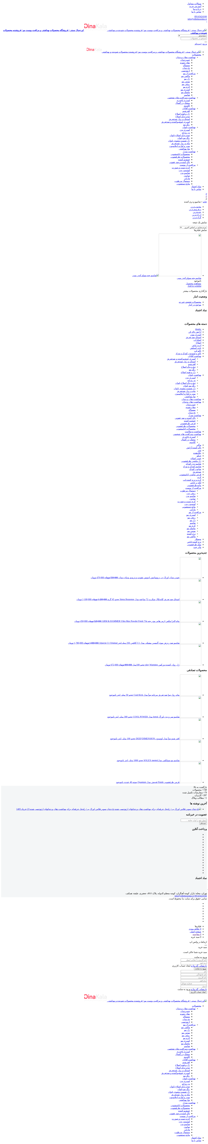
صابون (187, 175)
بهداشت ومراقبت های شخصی (181, 97)
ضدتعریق (197, 472)
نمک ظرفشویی (194, 544)
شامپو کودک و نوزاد (192, 466)
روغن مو (186, 84)
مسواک (186, 65)
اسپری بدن (185, 130)
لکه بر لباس (195, 482)
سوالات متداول (194, 3)
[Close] (206, 945)
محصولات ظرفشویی (180, 157)
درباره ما (197, 9)
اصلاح (198, 342)
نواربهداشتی (184, 149)
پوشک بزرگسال (182, 103)
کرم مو (186, 87)
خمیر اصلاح (196, 458)
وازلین (187, 178)
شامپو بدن (185, 173)
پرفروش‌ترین (195, 209)
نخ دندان (186, 68)
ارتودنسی (185, 71)
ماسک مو (185, 92)
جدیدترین (197, 212)
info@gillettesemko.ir (197, 19)
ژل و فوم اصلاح (182, 114)
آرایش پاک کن (194, 332)
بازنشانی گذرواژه (199, 966)
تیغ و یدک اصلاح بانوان (180, 135)
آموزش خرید (195, 6)
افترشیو (186, 111)
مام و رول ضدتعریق (180, 143)
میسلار (198, 539)
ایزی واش (196, 345)
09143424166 (200, 16)
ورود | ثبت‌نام (201, 44)
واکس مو (185, 76)
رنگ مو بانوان (183, 138)
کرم (199, 477)
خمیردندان (185, 60)
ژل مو (187, 79)
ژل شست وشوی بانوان (179, 141)
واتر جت (197, 547)
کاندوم (187, 106)
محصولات (196, 54)
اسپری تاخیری (183, 100)
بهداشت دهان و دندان (186, 57)
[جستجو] (206, 41)
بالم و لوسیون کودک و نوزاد (188, 353)
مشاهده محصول (193, 283)
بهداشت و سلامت (193, 431)
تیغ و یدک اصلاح (182, 116)
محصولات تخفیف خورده (190, 302)
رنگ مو (186, 124)
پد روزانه (186, 132)
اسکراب (197, 340)
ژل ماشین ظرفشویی (191, 461)
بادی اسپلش (195, 348)
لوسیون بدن (184, 170)
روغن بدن (191, 493)
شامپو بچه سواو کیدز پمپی (189, 278)
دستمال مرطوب (182, 181)
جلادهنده (197, 453)
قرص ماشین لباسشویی (190, 474)
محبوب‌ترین (195, 207)
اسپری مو (185, 89)
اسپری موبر (195, 334)
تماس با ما (196, 11)
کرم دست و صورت (181, 167)
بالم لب (197, 351)
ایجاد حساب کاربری (198, 992)
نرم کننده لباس (194, 542)
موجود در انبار (194, 305)
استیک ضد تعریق (193, 337)
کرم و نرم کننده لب (192, 480)
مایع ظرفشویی (194, 485)
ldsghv (198, 329)
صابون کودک (195, 469)
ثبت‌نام (203, 823)
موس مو (186, 81)
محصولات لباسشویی (180, 154)
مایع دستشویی (183, 184)
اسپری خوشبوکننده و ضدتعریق (175, 122)
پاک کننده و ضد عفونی (179, 162)
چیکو (199, 456)
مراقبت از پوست (188, 165)
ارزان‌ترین (196, 215)
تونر (199, 450)
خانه (205, 202)
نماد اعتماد (196, 186)
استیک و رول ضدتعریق (179, 119)
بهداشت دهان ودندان (191, 402)
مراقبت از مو (189, 73)
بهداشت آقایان (189, 108)
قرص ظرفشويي (188, 423)
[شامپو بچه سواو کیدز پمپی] (166, 275)
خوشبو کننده (184, 159)
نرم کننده (191, 534)
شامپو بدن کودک (193, 464)
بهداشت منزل (189, 151)
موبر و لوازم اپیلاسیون (179, 146)
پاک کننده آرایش (193, 447)
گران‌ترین (196, 217)
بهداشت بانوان (189, 127)
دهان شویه (185, 62)
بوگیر (198, 445)
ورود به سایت (200, 969)
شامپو (187, 95)
